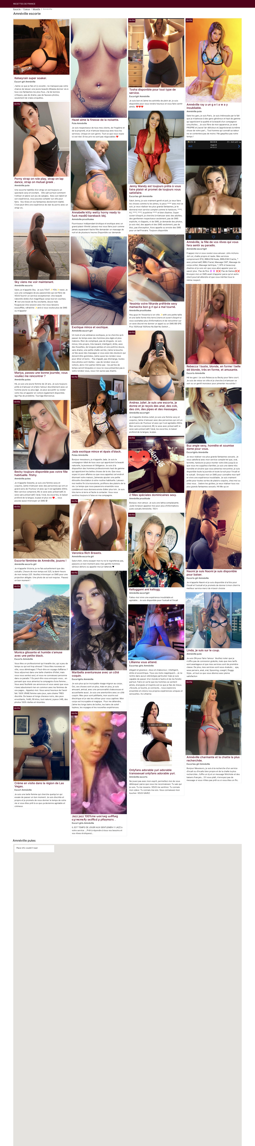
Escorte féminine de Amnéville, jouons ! (40, 560)
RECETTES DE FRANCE (24, 4)
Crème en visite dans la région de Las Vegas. (39, 784)
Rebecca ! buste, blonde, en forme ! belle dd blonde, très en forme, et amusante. (214, 368)
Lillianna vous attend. (143, 662)
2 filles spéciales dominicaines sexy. (153, 495)
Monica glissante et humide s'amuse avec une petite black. (38, 654)
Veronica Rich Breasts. (87, 553)
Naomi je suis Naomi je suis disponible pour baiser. (212, 573)
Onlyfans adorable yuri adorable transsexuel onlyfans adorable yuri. (152, 771)
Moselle (36, 9)
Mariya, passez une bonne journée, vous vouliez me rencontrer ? (41, 374)
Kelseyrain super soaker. (30, 78)
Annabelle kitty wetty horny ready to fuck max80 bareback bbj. (96, 214)
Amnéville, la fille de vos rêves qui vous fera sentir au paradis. (212, 243)
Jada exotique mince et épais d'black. (97, 451)
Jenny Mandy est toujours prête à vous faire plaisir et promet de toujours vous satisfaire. (155, 189)
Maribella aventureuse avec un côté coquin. (95, 674)
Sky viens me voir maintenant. (34, 282)
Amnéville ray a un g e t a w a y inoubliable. (207, 106)
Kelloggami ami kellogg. (144, 589)
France (26, 9)
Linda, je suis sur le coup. (203, 650)
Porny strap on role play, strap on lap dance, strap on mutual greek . (38, 180)
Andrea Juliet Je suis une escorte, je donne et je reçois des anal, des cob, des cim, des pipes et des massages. (153, 406)
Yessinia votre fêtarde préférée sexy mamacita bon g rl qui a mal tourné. (153, 305)
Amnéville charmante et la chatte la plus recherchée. (213, 758)
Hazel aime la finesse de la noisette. (95, 119)
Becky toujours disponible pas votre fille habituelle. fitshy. (41, 473)
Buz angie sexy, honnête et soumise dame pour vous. (210, 447)
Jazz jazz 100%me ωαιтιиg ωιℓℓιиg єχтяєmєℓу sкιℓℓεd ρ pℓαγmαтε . (95, 818)
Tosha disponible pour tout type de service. (152, 91)
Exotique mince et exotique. (90, 327)
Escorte (17, 9)
